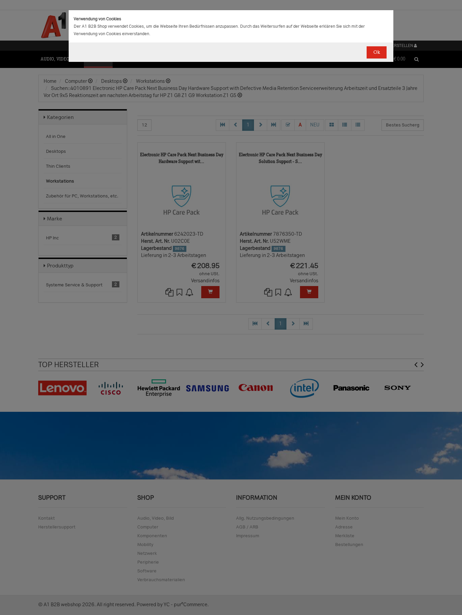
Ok (376, 52)
